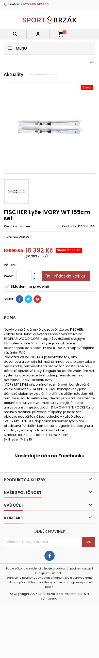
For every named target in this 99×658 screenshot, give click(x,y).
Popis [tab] (10, 318)
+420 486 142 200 (34, 4)
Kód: (66, 226)
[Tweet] (28, 299)
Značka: (11, 226)
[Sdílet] (19, 299)
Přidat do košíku (65, 276)
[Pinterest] (37, 299)
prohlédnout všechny (43, 74)
